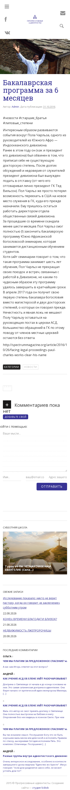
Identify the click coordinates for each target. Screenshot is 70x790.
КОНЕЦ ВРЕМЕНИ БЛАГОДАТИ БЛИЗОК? (30, 619)
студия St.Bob (40, 787)
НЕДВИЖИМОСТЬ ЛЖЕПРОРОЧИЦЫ (27, 630)
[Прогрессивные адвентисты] (35, 19)
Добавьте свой (15, 416)
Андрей (8, 674)
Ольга (7, 656)
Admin (15, 106)
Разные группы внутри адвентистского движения (35, 756)
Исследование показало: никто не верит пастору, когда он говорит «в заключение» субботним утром (31, 602)
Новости (30, 367)
